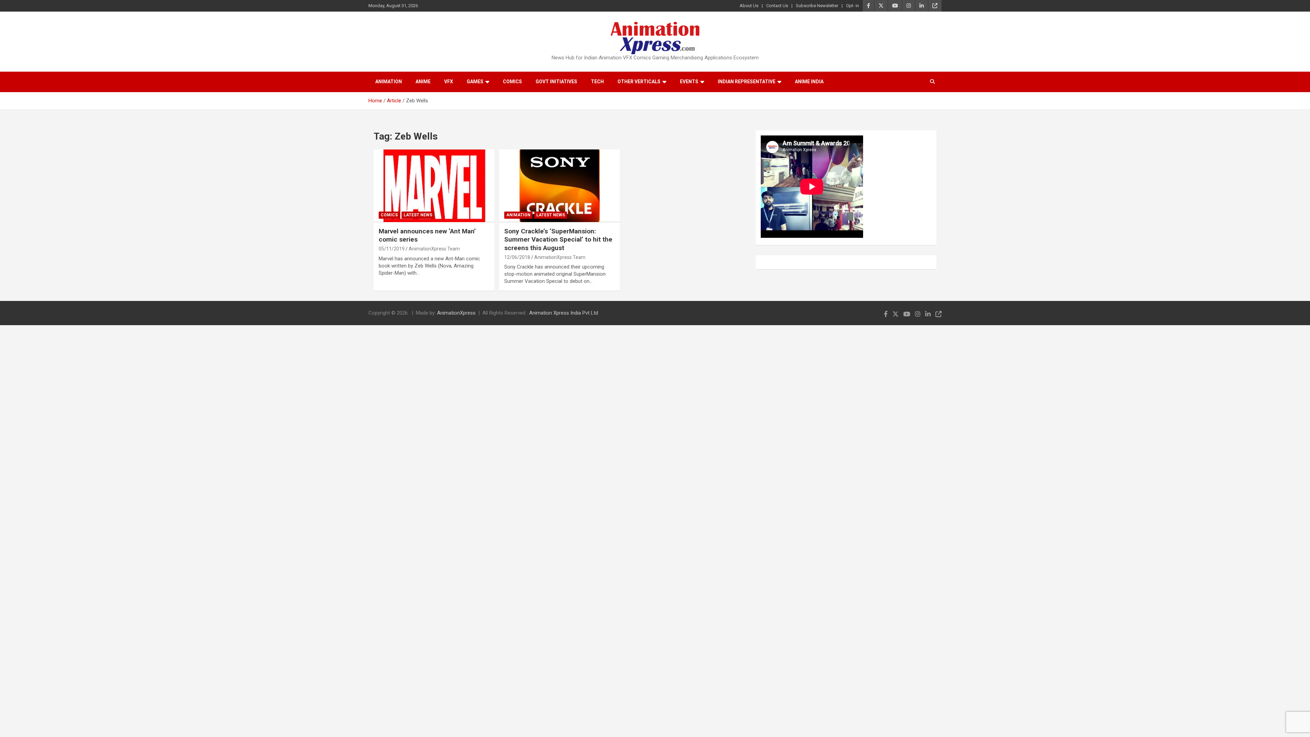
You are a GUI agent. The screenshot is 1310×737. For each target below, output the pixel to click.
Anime (423, 81)
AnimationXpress (456, 313)
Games (475, 81)
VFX (448, 81)
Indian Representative (746, 81)
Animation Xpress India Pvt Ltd (563, 313)
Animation (388, 81)
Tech (597, 81)
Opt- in (852, 5)
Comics (512, 81)
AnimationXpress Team (434, 248)
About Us (749, 5)
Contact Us (777, 5)
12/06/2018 (517, 257)
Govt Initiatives (556, 81)
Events (689, 81)
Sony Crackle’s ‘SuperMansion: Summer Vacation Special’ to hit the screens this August (558, 239)
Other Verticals (638, 81)
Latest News (418, 215)
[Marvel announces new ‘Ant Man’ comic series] (434, 185)
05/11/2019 (392, 248)
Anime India (809, 81)
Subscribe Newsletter (817, 5)
